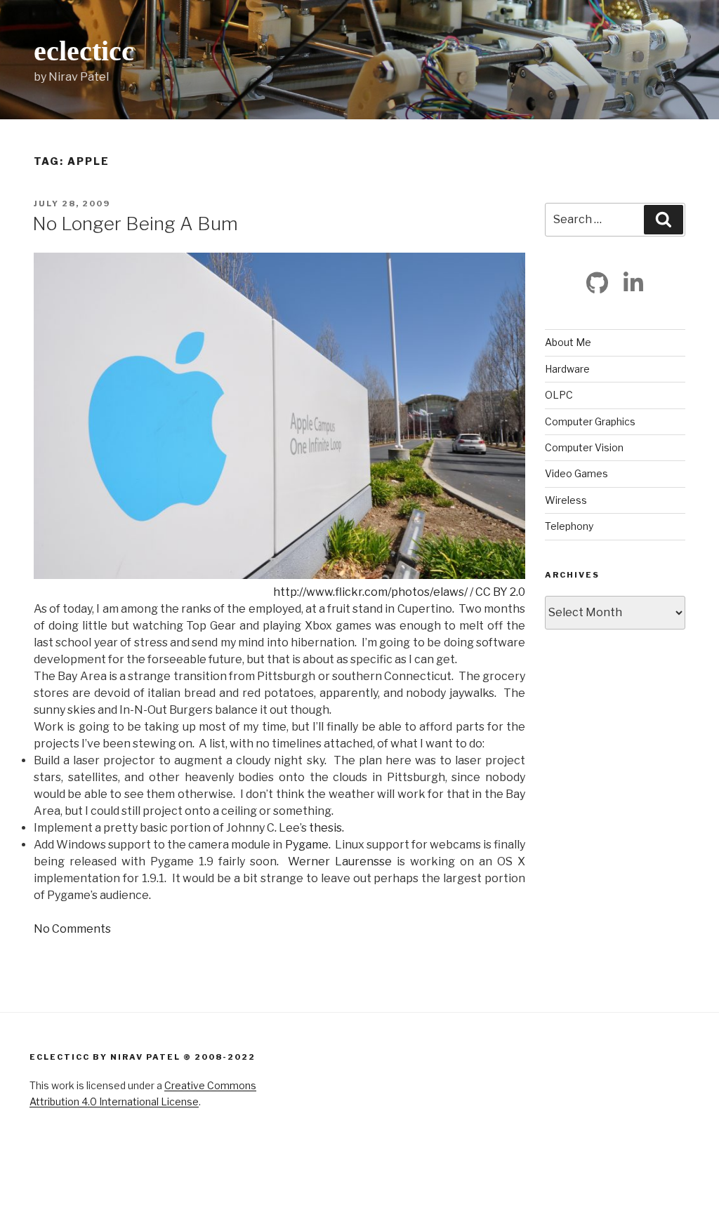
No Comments (72, 929)
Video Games (576, 473)
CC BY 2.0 (500, 592)
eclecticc (84, 51)
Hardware (567, 369)
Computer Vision (584, 447)
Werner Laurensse (340, 861)
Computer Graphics (590, 421)
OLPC (559, 395)
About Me (568, 342)
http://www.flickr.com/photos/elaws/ (370, 592)
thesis (325, 827)
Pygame (307, 844)
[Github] (597, 283)
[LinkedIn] (633, 283)
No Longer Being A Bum (135, 223)
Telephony (569, 526)
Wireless (566, 500)
